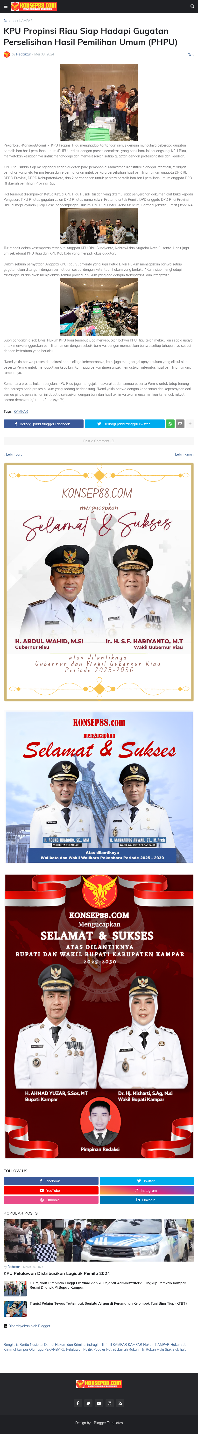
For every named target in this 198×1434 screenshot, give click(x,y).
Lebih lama (183, 454)
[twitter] (88, 1403)
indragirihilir (96, 1344)
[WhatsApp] (170, 423)
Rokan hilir (137, 1349)
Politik (87, 1349)
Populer (99, 1349)
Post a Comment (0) (99, 441)
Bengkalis (11, 1344)
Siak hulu (179, 1349)
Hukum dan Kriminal (70, 1344)
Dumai (49, 1344)
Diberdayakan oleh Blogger (29, 1326)
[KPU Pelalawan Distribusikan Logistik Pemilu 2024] (99, 1240)
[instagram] (110, 1403)
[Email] (180, 423)
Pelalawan (74, 1349)
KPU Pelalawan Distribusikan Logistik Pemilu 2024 (57, 1273)
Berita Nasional (31, 1344)
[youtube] (99, 1403)
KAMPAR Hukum (141, 1344)
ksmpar (22, 1349)
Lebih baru (14, 454)
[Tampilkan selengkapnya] (190, 423)
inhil (109, 1344)
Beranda (10, 21)
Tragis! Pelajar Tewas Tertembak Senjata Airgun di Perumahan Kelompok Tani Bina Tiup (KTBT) (108, 1303)
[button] (5, 6)
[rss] (120, 1403)
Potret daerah (117, 1349)
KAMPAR (26, 21)
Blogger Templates (108, 1423)
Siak (168, 1349)
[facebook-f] (78, 1403)
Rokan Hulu (155, 1349)
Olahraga (36, 1349)
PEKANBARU (54, 1349)
